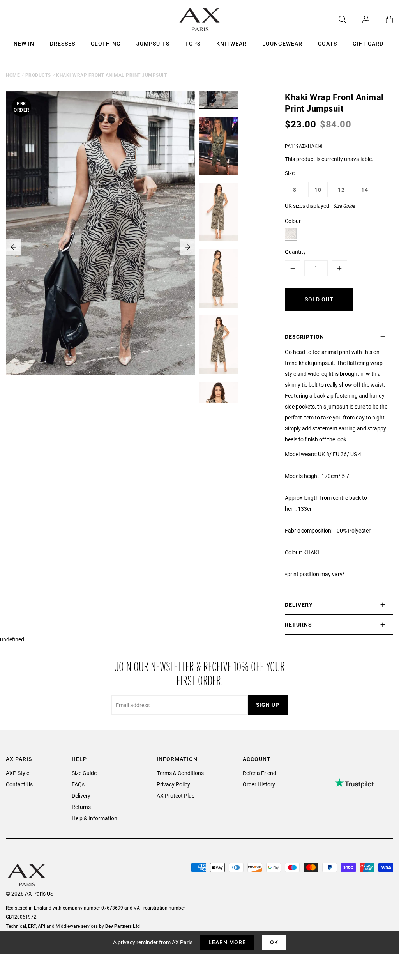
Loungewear (282, 43)
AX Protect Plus (175, 795)
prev (13, 247)
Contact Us (19, 784)
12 (341, 189)
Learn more (227, 942)
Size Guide (344, 206)
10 (317, 189)
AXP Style (17, 773)
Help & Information (94, 818)
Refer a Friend (259, 773)
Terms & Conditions (180, 773)
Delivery (81, 795)
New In (24, 43)
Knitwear (231, 43)
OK (274, 942)
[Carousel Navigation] (100, 247)
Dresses (62, 43)
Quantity (295, 251)
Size (290, 173)
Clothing (106, 43)
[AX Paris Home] (200, 19)
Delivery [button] (299, 604)
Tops (193, 43)
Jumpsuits (152, 43)
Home (13, 75)
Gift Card (368, 43)
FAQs (78, 784)
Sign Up (267, 704)
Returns (81, 807)
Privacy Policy (173, 784)
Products (38, 75)
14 (364, 189)
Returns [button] (298, 624)
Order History (259, 784)
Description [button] (304, 336)
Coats (327, 43)
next (187, 247)
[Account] (358, 19)
